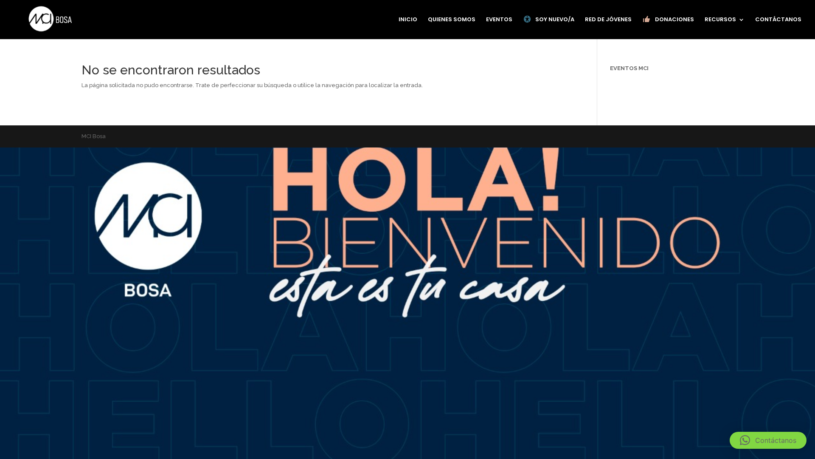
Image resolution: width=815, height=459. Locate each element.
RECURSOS (720, 20)
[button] (768, 440)
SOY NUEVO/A (554, 19)
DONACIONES (674, 19)
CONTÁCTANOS (778, 20)
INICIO (408, 20)
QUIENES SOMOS (451, 20)
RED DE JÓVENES (608, 20)
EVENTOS (499, 20)
